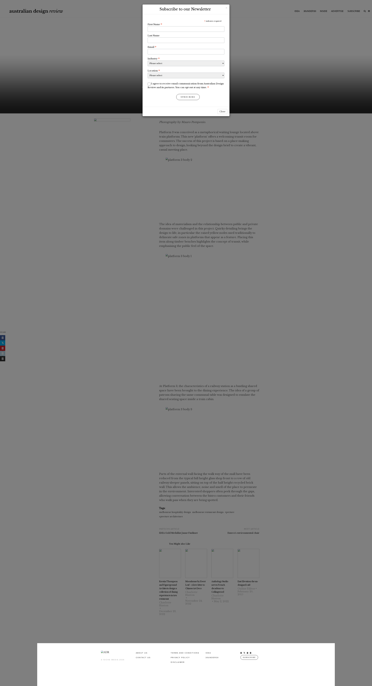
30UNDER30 (212, 657)
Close (222, 111)
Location (154, 70)
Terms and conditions (185, 653)
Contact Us (143, 657)
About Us (141, 653)
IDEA (208, 653)
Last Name (154, 35)
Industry (154, 58)
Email (152, 47)
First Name (155, 24)
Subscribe (188, 97)
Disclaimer (178, 662)
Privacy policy (180, 657)
